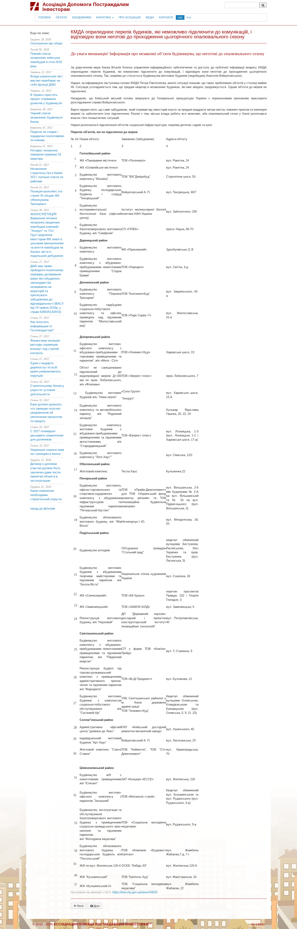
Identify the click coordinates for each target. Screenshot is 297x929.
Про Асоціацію (130, 17)
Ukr (180, 17)
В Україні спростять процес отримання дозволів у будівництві (46, 99)
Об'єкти (61, 17)
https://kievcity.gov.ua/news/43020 (134, 892)
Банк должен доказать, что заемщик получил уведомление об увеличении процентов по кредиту (46, 413)
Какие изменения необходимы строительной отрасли (46, 495)
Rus (188, 17)
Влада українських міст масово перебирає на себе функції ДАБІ (46, 80)
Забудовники (81, 17)
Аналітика (104, 17)
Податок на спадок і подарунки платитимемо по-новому (47, 136)
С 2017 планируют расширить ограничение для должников (46, 435)
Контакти (166, 17)
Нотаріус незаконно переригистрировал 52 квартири (45, 154)
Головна (44, 17)
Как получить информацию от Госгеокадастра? (42, 326)
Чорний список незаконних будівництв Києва (46, 117)
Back (80, 905)
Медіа (150, 17)
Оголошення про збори (46, 43)
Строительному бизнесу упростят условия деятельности (47, 390)
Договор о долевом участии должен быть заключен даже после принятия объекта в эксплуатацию (45, 472)
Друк (97, 905)
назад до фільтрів (42, 508)
